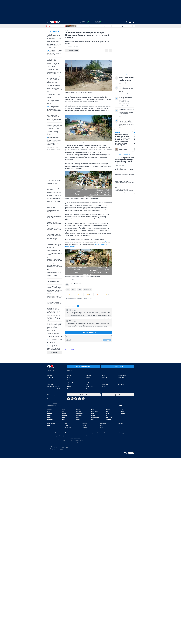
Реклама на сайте (51, 373)
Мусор (67, 289)
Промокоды (112, 18)
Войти (70, 340)
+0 (106, 317)
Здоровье (69, 388)
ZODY (103, 18)
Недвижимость (51, 18)
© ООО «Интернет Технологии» (69, 452)
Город (68, 379)
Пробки (99, 18)
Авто (68, 373)
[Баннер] (71, 26)
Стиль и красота (122, 375)
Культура (87, 377)
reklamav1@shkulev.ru (119, 432)
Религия (104, 386)
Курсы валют (92, 18)
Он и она (104, 373)
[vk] (72, 398)
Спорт (119, 373)
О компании (50, 377)
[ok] (75, 398)
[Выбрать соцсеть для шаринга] (110, 50)
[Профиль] (133, 22)
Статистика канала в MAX (53, 388)
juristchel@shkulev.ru (79, 442)
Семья (103, 388)
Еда (68, 384)
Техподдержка (50, 384)
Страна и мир (121, 377)
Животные (69, 386)
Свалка (79, 289)
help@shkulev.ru (56, 443)
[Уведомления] (130, 22)
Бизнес (69, 375)
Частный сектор (87, 289)
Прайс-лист (49, 375)
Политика (104, 377)
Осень (103, 375)
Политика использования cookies (98, 440)
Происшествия (105, 379)
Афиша (79, 18)
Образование (88, 388)
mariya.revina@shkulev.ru (51, 449)
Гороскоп (85, 18)
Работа (103, 382)
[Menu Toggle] (47, 22)
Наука (86, 384)
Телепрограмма (72, 18)
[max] (79, 398)
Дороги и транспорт (72, 382)
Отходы (73, 289)
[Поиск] (126, 22)
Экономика (120, 382)
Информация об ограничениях (97, 438)
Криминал (88, 375)
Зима (86, 373)
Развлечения (105, 384)
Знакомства (59, 18)
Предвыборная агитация (53, 386)
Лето (86, 379)
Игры (106, 18)
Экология (120, 379)
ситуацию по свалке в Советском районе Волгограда (91, 241)
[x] (83, 398)
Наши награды (50, 379)
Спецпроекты (121, 384)
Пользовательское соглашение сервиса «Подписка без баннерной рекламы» (106, 444)
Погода (65, 18)
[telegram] (68, 398)
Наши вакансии (51, 382)
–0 (110, 317)
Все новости (54, 31)
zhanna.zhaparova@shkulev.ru (52, 447)
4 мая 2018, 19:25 (68, 46)
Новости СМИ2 (69, 350)
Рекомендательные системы (97, 442)
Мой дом (87, 382)
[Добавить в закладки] (106, 50)
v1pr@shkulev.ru (110, 436)
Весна (68, 377)
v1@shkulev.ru (62, 441)
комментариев (73, 50)
